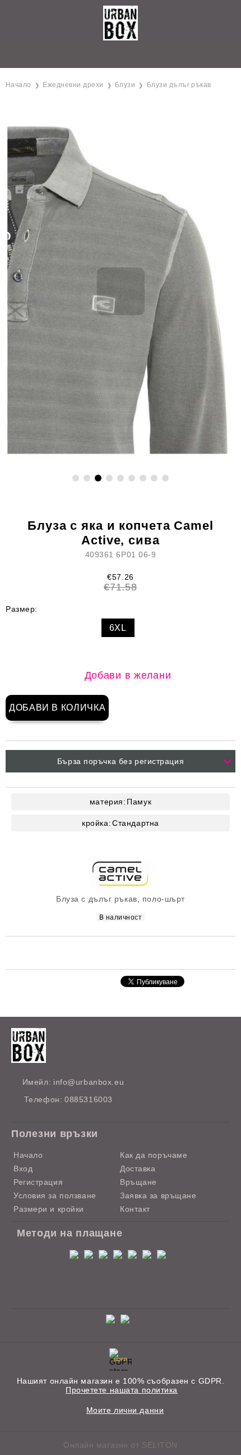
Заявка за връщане (158, 1195)
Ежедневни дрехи (73, 85)
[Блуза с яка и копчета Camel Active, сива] (120, 460)
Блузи (125, 85)
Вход (23, 1168)
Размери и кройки (48, 1208)
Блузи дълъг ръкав (179, 85)
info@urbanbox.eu (88, 1081)
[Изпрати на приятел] (102, 951)
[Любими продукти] (107, 56)
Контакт (135, 1208)
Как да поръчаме (153, 1155)
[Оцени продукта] (132, 951)
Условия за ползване (54, 1195)
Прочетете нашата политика (122, 1389)
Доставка (137, 1168)
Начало (18, 85)
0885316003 (88, 1099)
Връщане (138, 1181)
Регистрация (38, 1181)
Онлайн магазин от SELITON (120, 1444)
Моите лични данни (125, 1410)
